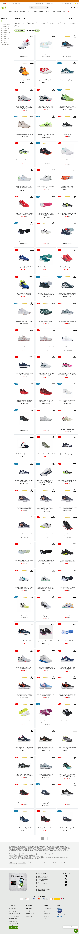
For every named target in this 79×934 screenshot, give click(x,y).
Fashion (59, 11)
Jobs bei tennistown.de (30, 913)
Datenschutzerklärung (13, 911)
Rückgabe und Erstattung (14, 916)
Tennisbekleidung (5, 28)
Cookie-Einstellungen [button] (13, 923)
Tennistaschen (4, 34)
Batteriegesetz (12, 925)
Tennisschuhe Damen (7, 24)
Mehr (64, 11)
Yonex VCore (46, 920)
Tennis (10, 11)
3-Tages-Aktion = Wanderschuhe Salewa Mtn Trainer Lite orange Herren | (39, 0)
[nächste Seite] (48, 838)
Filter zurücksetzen (19, 30)
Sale (69, 11)
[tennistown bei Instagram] (66, 877)
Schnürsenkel (65, 861)
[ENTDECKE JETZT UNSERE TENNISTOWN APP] (18, 890)
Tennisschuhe (5, 21)
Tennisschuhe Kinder (6, 26)
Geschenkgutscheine (30, 911)
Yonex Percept (47, 913)
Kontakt (10, 910)
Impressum (28, 915)
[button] (71, 7)
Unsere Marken (47, 908)
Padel (29, 11)
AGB (10, 915)
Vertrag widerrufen (14, 927)
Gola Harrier (46, 915)
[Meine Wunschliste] (74, 7)
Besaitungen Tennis (5, 44)
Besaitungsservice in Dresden (32, 910)
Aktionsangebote (29, 908)
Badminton (22, 11)
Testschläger (46, 916)
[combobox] (3, 3)
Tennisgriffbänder (5, 38)
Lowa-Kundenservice (13, 921)
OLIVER (45, 918)
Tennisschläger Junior (5, 32)
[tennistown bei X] (66, 880)
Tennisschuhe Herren (7, 23)
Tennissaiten (4, 36)
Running (35, 11)
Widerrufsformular (13, 918)
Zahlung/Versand (12, 908)
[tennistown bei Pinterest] (66, 885)
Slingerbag (46, 911)
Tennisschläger (4, 30)
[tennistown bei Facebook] (66, 882)
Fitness (53, 11)
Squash (16, 11)
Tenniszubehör (4, 42)
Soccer (47, 11)
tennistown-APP (29, 916)
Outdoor (41, 11)
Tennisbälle (3, 40)
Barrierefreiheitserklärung (14, 913)
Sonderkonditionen (13, 920)
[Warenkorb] (77, 7)
